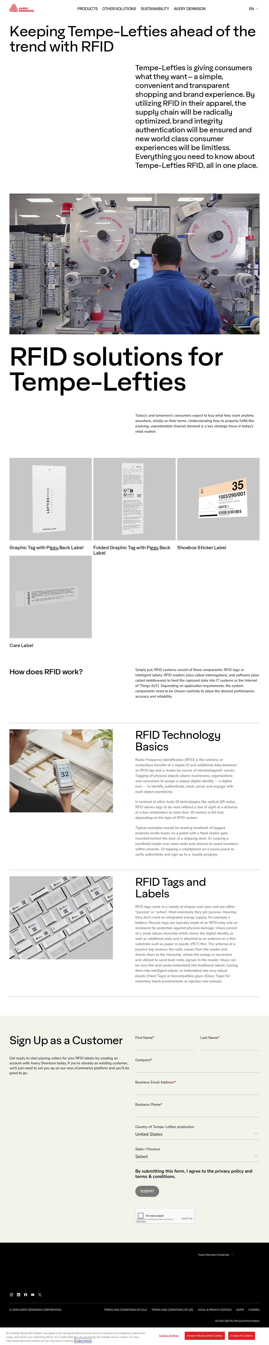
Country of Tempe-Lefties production (164, 1127)
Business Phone (148, 1105)
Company (143, 1060)
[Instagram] (11, 1294)
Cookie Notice (83, 1341)
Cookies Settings (169, 1335)
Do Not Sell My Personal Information (237, 1321)
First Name (144, 1038)
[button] (134, 264)
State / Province (147, 1149)
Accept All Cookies (241, 1335)
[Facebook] (25, 1294)
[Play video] (134, 264)
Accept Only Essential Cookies (205, 1335)
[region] (134, 1336)
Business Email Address (155, 1082)
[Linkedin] (18, 1294)
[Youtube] (32, 1294)
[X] (40, 1294)
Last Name (209, 1038)
